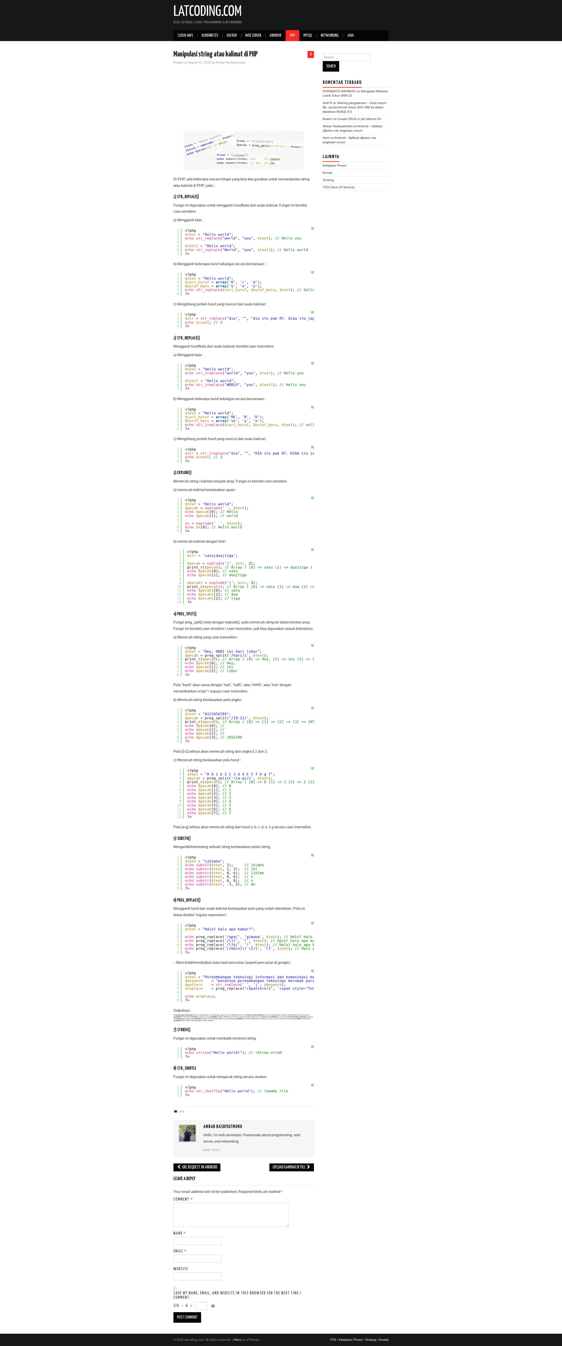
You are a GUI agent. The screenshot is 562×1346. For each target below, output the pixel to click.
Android (275, 36)
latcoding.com (207, 12)
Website (180, 1269)
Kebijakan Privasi (334, 165)
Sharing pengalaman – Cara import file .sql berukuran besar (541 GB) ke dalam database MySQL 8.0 (354, 107)
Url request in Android (199, 1167)
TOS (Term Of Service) (339, 187)
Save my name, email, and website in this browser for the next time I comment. (237, 1295)
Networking (330, 36)
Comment (183, 1199)
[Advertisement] (243, 100)
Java (350, 36)
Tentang (328, 180)
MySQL (307, 36)
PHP (292, 36)
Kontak (327, 172)
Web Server (253, 36)
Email (180, 1251)
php (181, 1111)
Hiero (237, 1339)
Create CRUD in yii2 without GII (359, 119)
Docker (232, 36)
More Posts (211, 1150)
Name (179, 1233)
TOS (333, 1339)
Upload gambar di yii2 (289, 1167)
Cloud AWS (185, 36)
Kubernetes (210, 36)
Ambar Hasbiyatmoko (231, 62)
